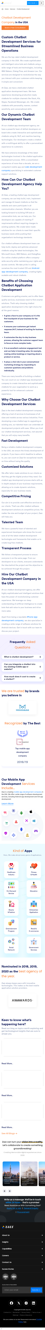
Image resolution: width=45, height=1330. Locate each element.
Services (12, 9)
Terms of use (36, 1312)
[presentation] (5, 1191)
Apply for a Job (14, 1208)
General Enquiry (31, 1208)
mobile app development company (28, 792)
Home (6, 9)
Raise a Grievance (26, 1315)
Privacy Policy (26, 1312)
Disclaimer (16, 1312)
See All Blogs (8, 1133)
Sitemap (15, 1315)
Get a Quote (32, 3)
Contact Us (7, 1312)
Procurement (23, 1212)
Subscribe (35, 1290)
